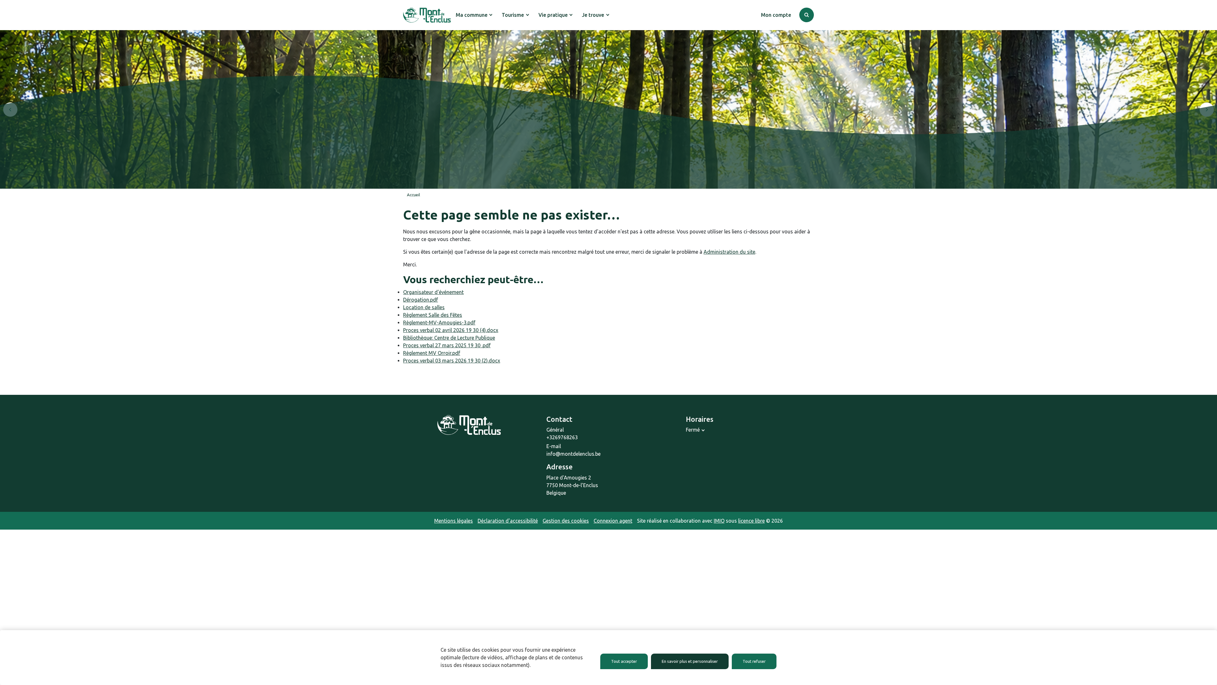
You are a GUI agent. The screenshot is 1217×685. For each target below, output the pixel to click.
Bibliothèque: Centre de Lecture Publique (449, 338)
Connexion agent (613, 521)
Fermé (693, 430)
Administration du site (729, 252)
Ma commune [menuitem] (471, 15)
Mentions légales (453, 521)
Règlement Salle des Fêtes (432, 315)
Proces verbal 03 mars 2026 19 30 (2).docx (451, 360)
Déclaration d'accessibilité (508, 521)
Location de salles (424, 307)
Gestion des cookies (566, 521)
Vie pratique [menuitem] (553, 15)
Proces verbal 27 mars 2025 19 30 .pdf (447, 345)
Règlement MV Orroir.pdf (431, 353)
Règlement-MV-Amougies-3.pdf (439, 322)
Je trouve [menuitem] (593, 15)
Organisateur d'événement (433, 292)
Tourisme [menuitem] (513, 15)
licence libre (751, 521)
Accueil (413, 194)
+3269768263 (562, 437)
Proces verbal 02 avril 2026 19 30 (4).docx (450, 330)
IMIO (719, 521)
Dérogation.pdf (420, 300)
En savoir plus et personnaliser (690, 661)
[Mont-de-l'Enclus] (427, 15)
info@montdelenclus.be (573, 454)
